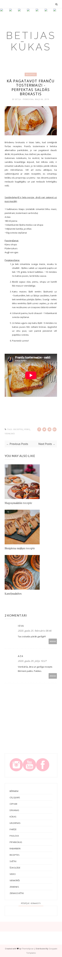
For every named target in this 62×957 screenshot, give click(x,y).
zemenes (14, 886)
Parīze (13, 829)
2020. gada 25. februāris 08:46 (34, 630)
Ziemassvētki (17, 893)
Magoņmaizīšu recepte (18, 503)
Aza (20, 656)
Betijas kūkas (31, 41)
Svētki (13, 861)
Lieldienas (15, 823)
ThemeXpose (28, 948)
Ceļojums (15, 797)
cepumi (13, 803)
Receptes (30, 74)
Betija (18, 99)
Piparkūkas (16, 842)
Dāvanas (14, 810)
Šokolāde (15, 867)
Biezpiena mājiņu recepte (20, 548)
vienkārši (10, 433)
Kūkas (13, 816)
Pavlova (14, 835)
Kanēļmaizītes (13, 593)
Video (27, 429)
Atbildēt (53, 641)
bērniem (14, 791)
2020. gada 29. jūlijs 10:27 (32, 660)
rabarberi (15, 848)
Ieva (21, 625)
